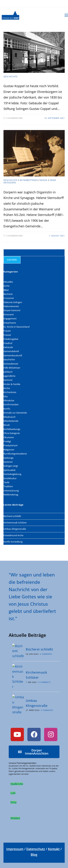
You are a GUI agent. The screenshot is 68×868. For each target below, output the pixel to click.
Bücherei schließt (12, 516)
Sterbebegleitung (12, 474)
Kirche (6, 388)
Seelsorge (8, 457)
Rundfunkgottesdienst (15, 453)
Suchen (12, 259)
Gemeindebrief (11, 351)
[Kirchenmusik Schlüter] (18, 676)
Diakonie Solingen (12, 302)
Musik (43, 180)
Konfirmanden (11, 404)
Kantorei (7, 380)
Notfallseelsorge (11, 429)
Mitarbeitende (29, 180)
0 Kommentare (14, 118)
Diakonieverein (11, 306)
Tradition (8, 486)
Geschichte (10, 76)
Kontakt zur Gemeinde (15, 412)
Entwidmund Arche (13, 535)
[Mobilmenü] (66, 15)
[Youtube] (17, 734)
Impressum (14, 849)
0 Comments (46, 654)
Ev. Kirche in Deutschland (16, 326)
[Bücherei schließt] (18, 651)
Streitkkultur (10, 478)
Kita (5, 396)
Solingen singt (10, 465)
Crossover (8, 298)
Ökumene (8, 437)
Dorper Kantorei (11, 310)
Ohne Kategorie (11, 433)
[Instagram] (50, 734)
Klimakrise (8, 400)
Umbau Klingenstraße (14, 528)
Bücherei (8, 294)
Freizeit (7, 335)
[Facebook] (34, 734)
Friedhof (7, 343)
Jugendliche (9, 375)
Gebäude (8, 347)
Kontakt (54, 849)
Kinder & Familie (11, 384)
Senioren (8, 461)
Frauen (7, 330)
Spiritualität (9, 470)
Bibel (6, 290)
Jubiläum (8, 371)
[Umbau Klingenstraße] (18, 705)
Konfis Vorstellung (12, 541)
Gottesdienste (10, 363)
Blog (34, 854)
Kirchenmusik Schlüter (15, 522)
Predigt (7, 441)
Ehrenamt (8, 314)
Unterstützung (11, 490)
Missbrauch (9, 416)
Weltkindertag (10, 494)
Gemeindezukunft (12, 355)
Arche (6, 285)
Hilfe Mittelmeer (11, 367)
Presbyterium (10, 445)
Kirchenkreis (9, 392)
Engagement (10, 318)
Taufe (6, 482)
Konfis (6, 408)
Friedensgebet (10, 339)
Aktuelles (8, 281)
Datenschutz (35, 849)
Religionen (8, 449)
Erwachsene (9, 322)
